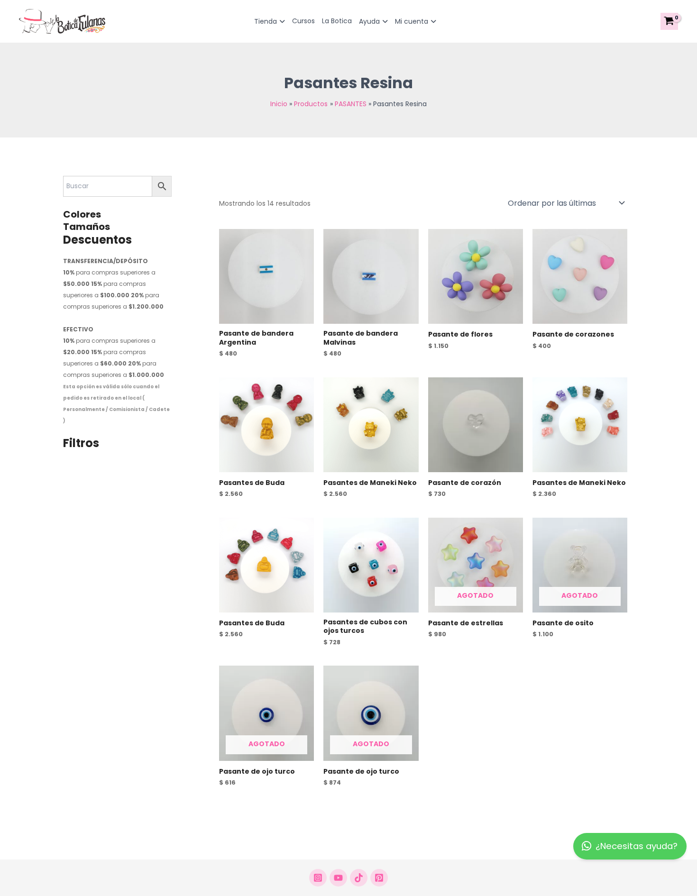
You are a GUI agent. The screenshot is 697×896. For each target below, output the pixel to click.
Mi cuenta (411, 21)
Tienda (265, 21)
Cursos (303, 21)
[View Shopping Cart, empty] (669, 21)
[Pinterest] (379, 878)
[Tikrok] (358, 878)
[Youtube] (338, 878)
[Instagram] (318, 878)
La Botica (337, 21)
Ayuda (369, 21)
